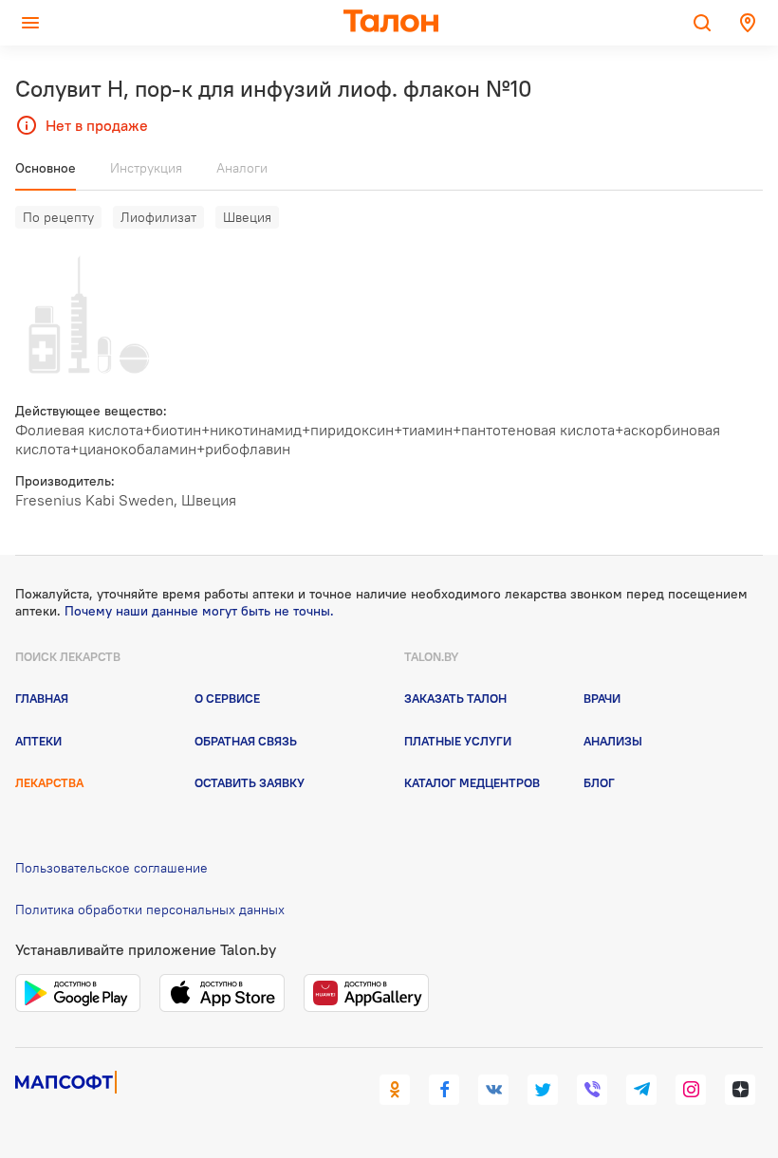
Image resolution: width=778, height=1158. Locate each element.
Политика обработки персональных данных (150, 909)
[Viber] (592, 1089)
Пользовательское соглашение (111, 867)
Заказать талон (455, 698)
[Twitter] (542, 1089)
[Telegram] (641, 1089)
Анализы (613, 740)
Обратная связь (245, 740)
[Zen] (740, 1089)
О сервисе (227, 698)
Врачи (602, 698)
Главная (41, 698)
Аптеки (38, 740)
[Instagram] (690, 1089)
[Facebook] (444, 1089)
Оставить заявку (249, 782)
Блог (599, 782)
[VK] (493, 1089)
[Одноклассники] (394, 1089)
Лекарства (49, 782)
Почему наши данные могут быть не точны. (199, 610)
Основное (45, 167)
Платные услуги (457, 740)
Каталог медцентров (472, 782)
